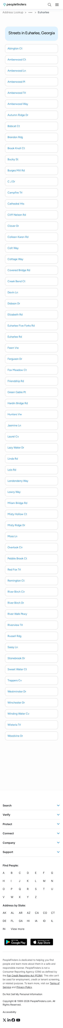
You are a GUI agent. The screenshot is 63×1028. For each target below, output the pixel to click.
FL (12, 921)
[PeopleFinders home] (15, 5)
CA (37, 912)
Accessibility (9, 1012)
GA (21, 921)
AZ (28, 912)
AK (4, 912)
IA (36, 921)
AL (12, 912)
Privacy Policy (24, 987)
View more (17, 929)
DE (4, 921)
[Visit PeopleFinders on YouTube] (18, 1020)
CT (53, 912)
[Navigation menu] (57, 4)
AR (20, 912)
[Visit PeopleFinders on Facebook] (13, 1020)
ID (44, 921)
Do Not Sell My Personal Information (22, 994)
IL (52, 921)
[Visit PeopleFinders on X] (5, 1020)
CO (45, 912)
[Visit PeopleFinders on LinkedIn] (9, 1020)
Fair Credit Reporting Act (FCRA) (25, 975)
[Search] (49, 4)
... (31, 12)
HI (28, 921)
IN (4, 929)
